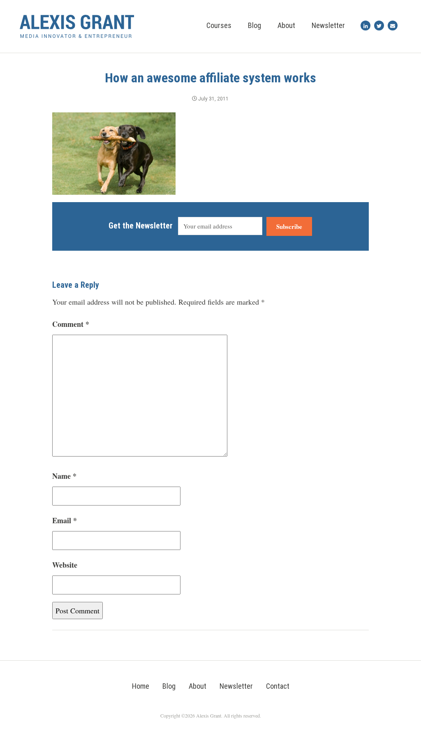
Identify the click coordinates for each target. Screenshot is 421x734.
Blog (254, 25)
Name (64, 476)
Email (64, 520)
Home (140, 686)
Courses (218, 25)
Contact (277, 686)
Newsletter (328, 25)
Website (64, 564)
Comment (70, 324)
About (286, 25)
